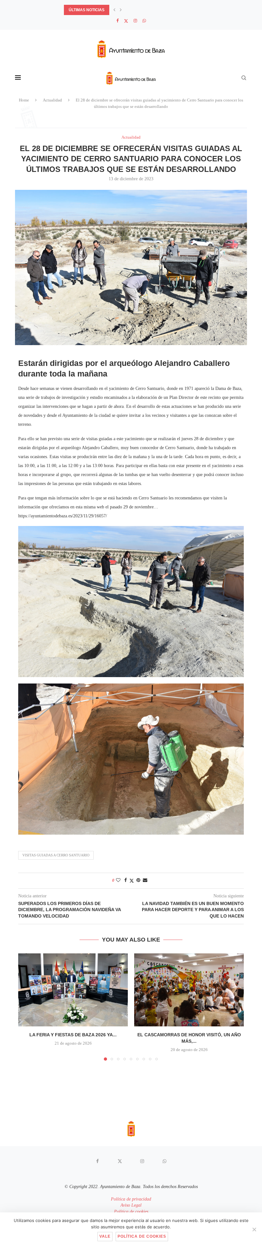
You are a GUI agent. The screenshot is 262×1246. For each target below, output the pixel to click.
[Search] (244, 78)
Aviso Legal (131, 1205)
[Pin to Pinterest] (138, 880)
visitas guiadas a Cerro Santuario (55, 855)
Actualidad (52, 100)
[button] (114, 10)
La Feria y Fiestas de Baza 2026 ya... (73, 1034)
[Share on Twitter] (131, 881)
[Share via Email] (145, 880)
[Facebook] (117, 20)
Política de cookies (131, 1211)
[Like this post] (118, 880)
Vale (105, 1236)
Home (24, 100)
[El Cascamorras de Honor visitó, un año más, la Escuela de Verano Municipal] (189, 990)
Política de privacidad (131, 1199)
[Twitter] (126, 21)
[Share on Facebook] (125, 880)
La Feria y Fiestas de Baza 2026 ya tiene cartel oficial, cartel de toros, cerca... (151, 10)
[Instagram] (135, 20)
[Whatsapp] (144, 20)
